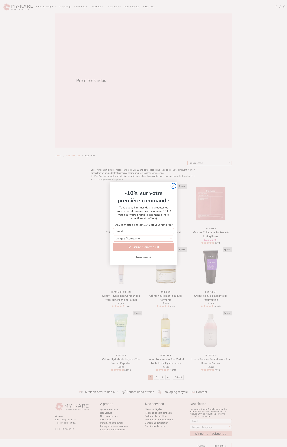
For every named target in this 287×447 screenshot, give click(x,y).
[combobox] (143, 238)
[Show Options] (171, 238)
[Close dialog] (173, 186)
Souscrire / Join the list (143, 247)
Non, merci (143, 257)
